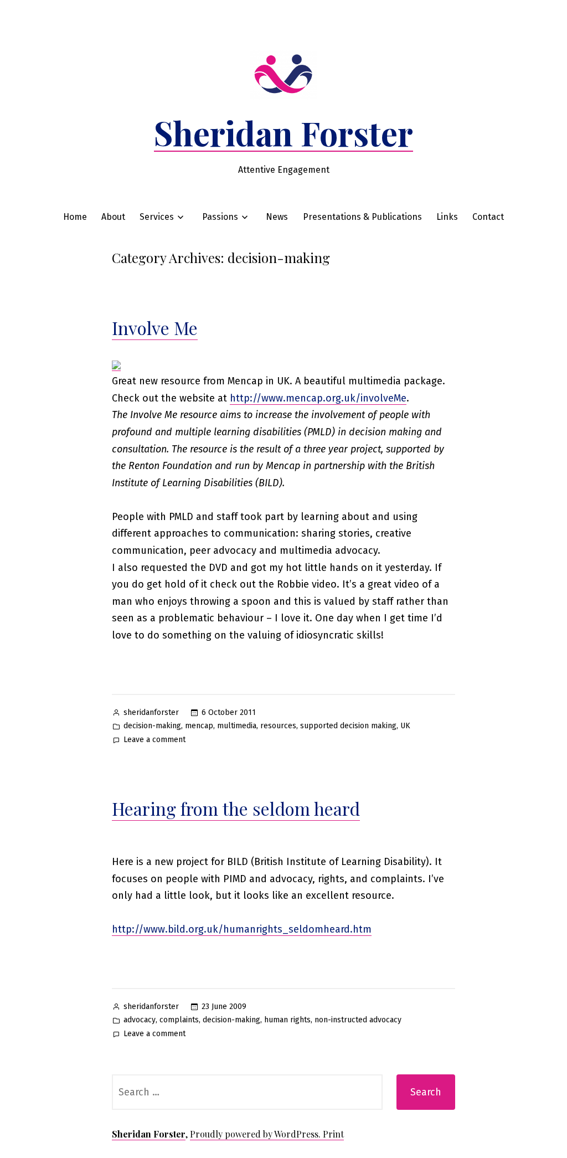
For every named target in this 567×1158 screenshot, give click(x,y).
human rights (287, 1020)
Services (157, 217)
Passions (220, 217)
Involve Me (155, 327)
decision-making (152, 725)
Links (447, 217)
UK (405, 725)
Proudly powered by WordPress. (256, 1134)
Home (75, 217)
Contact (488, 217)
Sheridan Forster (283, 132)
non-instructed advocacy (358, 1020)
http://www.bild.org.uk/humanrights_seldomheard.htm (242, 929)
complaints (179, 1020)
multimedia (236, 725)
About (113, 217)
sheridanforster (151, 712)
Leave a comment (154, 740)
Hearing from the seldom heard (236, 808)
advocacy (139, 1020)
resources (278, 725)
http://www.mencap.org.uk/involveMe (318, 398)
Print (333, 1134)
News (277, 217)
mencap (199, 725)
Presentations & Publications (362, 217)
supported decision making (348, 725)
